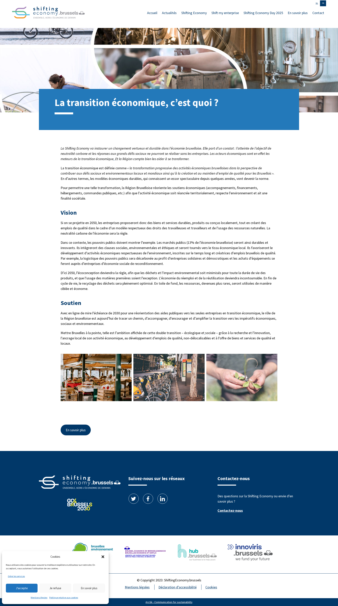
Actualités (169, 13)
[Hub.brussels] (197, 553)
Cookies (211, 587)
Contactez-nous (230, 510)
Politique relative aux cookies (63, 597)
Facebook (148, 499)
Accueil (152, 13)
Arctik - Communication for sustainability (169, 602)
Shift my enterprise (225, 13)
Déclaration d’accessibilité (177, 587)
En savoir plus (89, 588)
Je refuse (55, 588)
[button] (103, 557)
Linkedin (162, 499)
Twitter (134, 499)
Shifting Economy (194, 13)
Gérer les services (16, 576)
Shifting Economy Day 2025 (263, 13)
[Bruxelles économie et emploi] (144, 553)
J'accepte (22, 588)
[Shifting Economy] (48, 13)
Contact (318, 13)
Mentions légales (39, 597)
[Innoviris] (250, 553)
